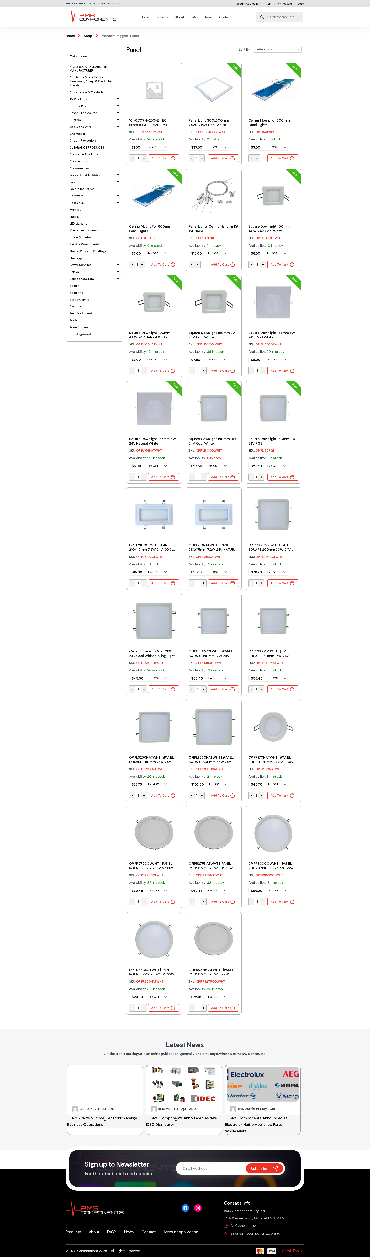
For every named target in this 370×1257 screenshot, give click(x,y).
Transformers (79, 327)
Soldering (76, 293)
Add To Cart (160, 158)
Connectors (78, 161)
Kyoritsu (75, 210)
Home (145, 17)
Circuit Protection (83, 140)
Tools (73, 320)
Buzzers (75, 120)
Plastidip (76, 258)
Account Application (247, 3)
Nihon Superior (80, 237)
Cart (268, 3)
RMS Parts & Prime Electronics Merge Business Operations (102, 1121)
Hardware (76, 196)
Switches (76, 306)
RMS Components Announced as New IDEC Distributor (181, 1121)
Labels (74, 217)
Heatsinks (76, 203)
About (179, 17)
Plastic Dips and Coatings (88, 251)
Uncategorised (80, 334)
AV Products (78, 99)
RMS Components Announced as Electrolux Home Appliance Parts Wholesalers (256, 1124)
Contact (225, 17)
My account (284, 3)
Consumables (79, 168)
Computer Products (84, 154)
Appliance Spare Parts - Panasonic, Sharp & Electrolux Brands (91, 81)
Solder (74, 286)
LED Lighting (78, 223)
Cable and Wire (80, 127)
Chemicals (77, 134)
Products (162, 17)
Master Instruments (84, 230)
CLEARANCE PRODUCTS (87, 147)
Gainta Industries (82, 189)
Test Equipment (81, 313)
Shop (88, 36)
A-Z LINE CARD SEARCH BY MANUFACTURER (89, 69)
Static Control (80, 300)
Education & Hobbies (85, 175)
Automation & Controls (86, 92)
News (209, 17)
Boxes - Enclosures (83, 113)
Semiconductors (82, 279)
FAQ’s (194, 17)
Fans (73, 182)
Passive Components (85, 244)
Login (301, 3)
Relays (74, 272)
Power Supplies (80, 265)
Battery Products (82, 106)
